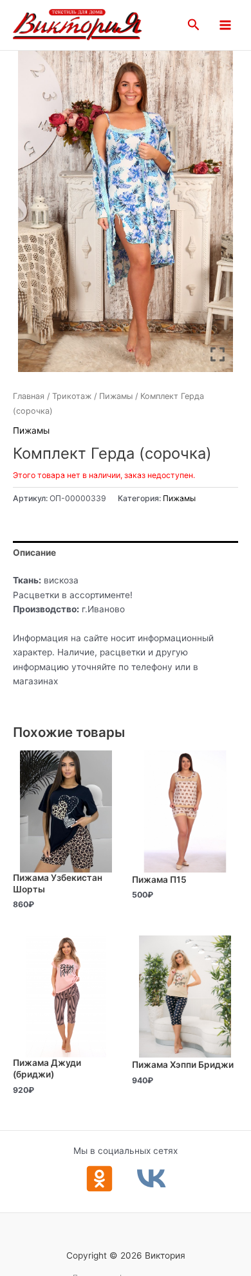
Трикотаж (71, 396)
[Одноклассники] (99, 1178)
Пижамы (116, 396)
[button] (193, 25)
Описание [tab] (34, 552)
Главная (28, 396)
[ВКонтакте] (151, 1178)
